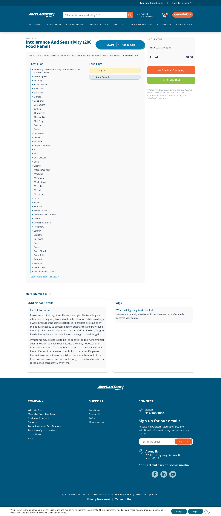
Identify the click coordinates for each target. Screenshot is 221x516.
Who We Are (35, 410)
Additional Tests (184, 24)
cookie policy (152, 509)
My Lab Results (182, 15)
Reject (196, 511)
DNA (115, 24)
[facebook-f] (155, 474)
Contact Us (95, 414)
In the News (34, 434)
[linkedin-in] (163, 474)
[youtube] (172, 474)
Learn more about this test (44, 276)
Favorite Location (180, 3)
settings (63, 512)
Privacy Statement (98, 499)
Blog (30, 438)
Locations (94, 410)
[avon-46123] (41, 15)
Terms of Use (123, 499)
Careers (32, 422)
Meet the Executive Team (42, 414)
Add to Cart (173, 80)
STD (123, 24)
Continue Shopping (173, 70)
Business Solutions (75, 24)
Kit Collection (164, 24)
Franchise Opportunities (151, 3)
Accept (179, 511)
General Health (53, 24)
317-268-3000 (146, 16)
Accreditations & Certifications (44, 426)
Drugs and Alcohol (98, 24)
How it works (34, 24)
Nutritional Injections (141, 24)
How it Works (96, 422)
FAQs (92, 418)
